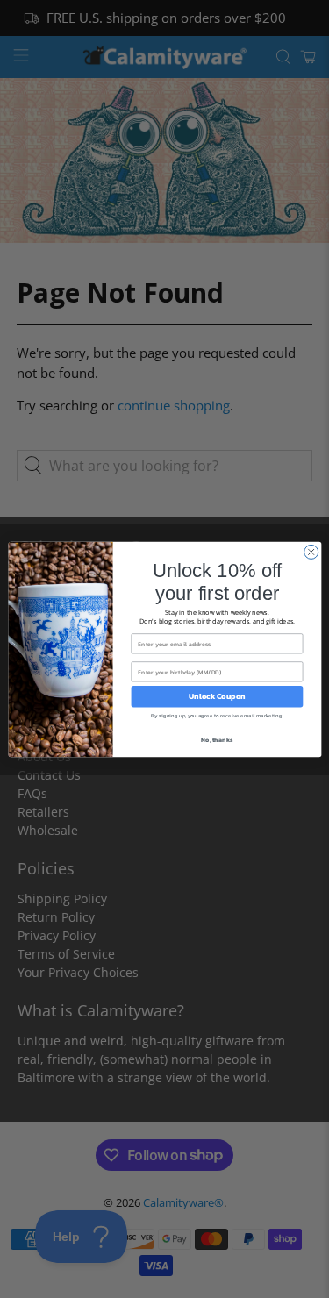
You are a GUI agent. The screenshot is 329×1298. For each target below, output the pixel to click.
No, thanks (216, 739)
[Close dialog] (311, 552)
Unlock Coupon (216, 696)
